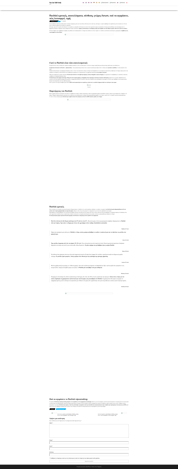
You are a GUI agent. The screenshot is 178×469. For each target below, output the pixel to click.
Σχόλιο (51, 423)
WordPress (88, 466)
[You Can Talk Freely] (50, 8)
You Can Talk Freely (55, 3)
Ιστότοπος (51, 452)
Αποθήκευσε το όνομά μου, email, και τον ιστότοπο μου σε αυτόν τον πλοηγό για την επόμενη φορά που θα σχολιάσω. (75, 458)
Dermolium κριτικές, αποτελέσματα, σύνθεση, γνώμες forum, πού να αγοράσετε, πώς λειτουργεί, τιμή (68, 415)
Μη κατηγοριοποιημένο (61, 409)
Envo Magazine (98, 466)
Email (51, 446)
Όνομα (51, 440)
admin (64, 21)
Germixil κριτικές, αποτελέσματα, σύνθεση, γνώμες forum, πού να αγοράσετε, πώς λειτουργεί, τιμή (108, 415)
